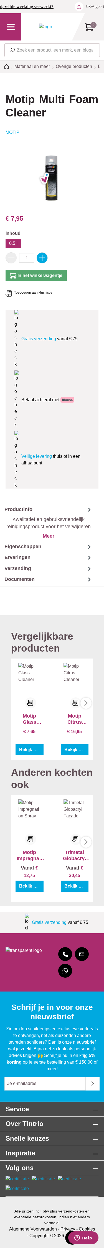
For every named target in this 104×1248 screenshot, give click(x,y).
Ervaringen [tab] (17, 557)
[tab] (46, 522)
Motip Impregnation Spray (29, 855)
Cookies (87, 1229)
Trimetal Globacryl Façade (74, 855)
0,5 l (13, 243)
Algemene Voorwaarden (33, 1229)
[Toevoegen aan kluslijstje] (30, 702)
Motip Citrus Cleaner (74, 719)
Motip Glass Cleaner (29, 719)
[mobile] (65, 954)
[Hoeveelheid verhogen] (42, 257)
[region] (52, 178)
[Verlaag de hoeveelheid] (11, 257)
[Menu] (10, 27)
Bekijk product (31, 749)
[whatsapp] (65, 971)
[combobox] (52, 50)
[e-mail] (82, 954)
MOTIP (12, 132)
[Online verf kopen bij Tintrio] (45, 26)
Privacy (67, 1229)
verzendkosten (71, 1211)
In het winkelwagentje (39, 275)
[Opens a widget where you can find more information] (83, 1238)
